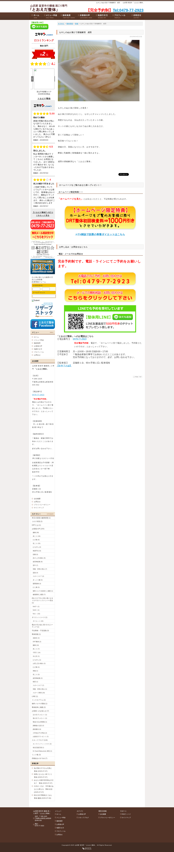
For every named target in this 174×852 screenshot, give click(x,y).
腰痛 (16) (36, 645)
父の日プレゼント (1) (40, 714)
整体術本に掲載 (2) (39, 707)
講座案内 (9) (37, 729)
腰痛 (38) (36, 532)
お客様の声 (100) (38, 529)
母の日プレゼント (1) (40, 718)
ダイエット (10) (38, 621)
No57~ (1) (36, 606)
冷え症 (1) (36, 656)
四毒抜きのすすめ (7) (39, 758)
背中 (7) (35, 565)
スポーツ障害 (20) (39, 693)
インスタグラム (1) (39, 700)
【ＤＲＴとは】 (64, 365)
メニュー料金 (39, 340)
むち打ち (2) (37, 547)
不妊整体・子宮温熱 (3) (40, 631)
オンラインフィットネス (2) (42, 744)
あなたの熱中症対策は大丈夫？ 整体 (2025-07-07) (44, 781)
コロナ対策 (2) (37, 521)
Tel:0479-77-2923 (128, 10)
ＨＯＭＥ (61, 23)
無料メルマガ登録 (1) (39, 704)
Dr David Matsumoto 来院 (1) (42, 751)
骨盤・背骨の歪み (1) (40, 689)
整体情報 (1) (36, 634)
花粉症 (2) (36, 638)
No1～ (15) (36, 614)
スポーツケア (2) (38, 576)
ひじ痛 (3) (36, 587)
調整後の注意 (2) (38, 725)
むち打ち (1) (37, 660)
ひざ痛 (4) (36, 667)
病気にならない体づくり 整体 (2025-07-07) (44, 775)
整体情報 (69, 23)
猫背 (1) (35, 681)
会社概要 (37, 499)
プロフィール (39, 352)
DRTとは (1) (36, 525)
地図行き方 (38, 349)
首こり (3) (36, 674)
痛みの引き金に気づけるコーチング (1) (42, 626)
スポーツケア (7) (38, 685)
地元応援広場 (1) (38, 747)
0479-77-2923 (79, 339)
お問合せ (37, 355)
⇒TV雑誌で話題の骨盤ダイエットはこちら (100, 234)
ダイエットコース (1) (39, 617)
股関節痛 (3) (37, 583)
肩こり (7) (36, 649)
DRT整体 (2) (37, 641)
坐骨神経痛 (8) (38, 561)
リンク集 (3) (36, 755)
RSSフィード (126, 814)
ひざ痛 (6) (36, 540)
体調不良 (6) (37, 551)
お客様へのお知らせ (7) (40, 711)
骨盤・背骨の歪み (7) (40, 569)
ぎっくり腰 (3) (38, 580)
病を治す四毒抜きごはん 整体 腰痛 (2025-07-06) (44, 796)
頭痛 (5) (35, 554)
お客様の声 (38, 346)
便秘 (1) (35, 671)
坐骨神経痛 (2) (38, 678)
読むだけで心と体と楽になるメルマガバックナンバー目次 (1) (42, 600)
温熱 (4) (35, 572)
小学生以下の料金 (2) (40, 733)
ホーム (36, 337)
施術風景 (37, 343)
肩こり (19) (36, 536)
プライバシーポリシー (42, 505)
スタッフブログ (83, 817)
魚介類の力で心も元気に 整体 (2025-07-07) (44, 769)
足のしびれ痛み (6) (39, 558)
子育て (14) (36, 652)
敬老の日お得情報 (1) (40, 722)
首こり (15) (36, 543)
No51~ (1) (36, 610)
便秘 (76, 23)
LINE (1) (35, 696)
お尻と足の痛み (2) (39, 663)
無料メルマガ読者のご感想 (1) (43, 591)
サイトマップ (39, 508)
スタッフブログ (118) (40, 740)
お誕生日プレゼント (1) (41, 736)
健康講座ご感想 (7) (39, 594)
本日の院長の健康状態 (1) (41, 518)
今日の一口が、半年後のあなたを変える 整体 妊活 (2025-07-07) (44, 789)
